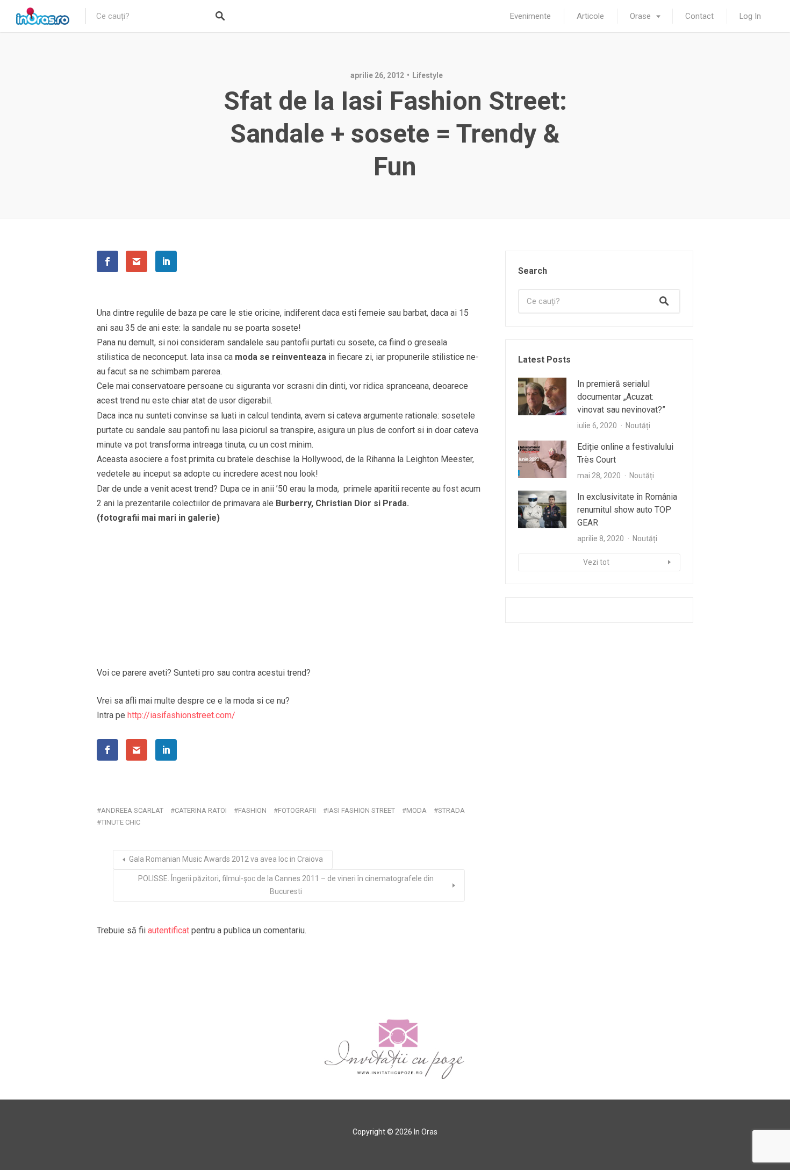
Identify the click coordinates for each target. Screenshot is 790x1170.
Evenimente (530, 16)
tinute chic (120, 822)
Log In (750, 16)
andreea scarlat (132, 810)
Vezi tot (596, 562)
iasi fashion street (361, 810)
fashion (252, 810)
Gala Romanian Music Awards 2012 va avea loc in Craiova (226, 859)
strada (451, 810)
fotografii (297, 810)
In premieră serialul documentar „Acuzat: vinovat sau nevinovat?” (621, 397)
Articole (590, 16)
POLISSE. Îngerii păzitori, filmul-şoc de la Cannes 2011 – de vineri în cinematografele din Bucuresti (286, 885)
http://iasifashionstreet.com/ (181, 715)
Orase (640, 16)
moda (416, 810)
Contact (699, 16)
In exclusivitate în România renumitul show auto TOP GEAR (627, 510)
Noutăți (638, 425)
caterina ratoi (201, 810)
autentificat (168, 930)
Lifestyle (427, 75)
